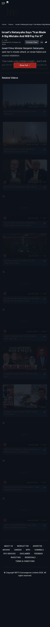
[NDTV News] (12, 10)
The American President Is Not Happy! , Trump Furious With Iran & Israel (21, 488)
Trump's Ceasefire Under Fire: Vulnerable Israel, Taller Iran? (20, 337)
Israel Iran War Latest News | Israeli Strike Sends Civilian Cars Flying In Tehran (19, 224)
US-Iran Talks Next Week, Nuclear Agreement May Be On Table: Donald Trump (21, 299)
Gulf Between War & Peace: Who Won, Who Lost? (21, 375)
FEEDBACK (38, 554)
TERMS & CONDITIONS (25, 561)
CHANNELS (39, 550)
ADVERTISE (37, 546)
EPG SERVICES (10, 554)
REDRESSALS (30, 557)
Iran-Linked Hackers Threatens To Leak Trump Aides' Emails (19, 262)
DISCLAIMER (25, 554)
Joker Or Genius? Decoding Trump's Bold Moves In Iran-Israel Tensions (20, 526)
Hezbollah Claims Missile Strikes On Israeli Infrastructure (20, 112)
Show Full (24, 65)
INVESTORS (16, 557)
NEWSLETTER (23, 546)
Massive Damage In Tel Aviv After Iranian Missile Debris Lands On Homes (19, 150)
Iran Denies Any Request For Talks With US (20, 187)
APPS (28, 550)
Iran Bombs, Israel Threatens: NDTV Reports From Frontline (21, 413)
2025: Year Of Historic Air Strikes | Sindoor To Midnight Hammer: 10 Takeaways (21, 450)
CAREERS (18, 550)
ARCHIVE (6, 550)
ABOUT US (8, 546)
